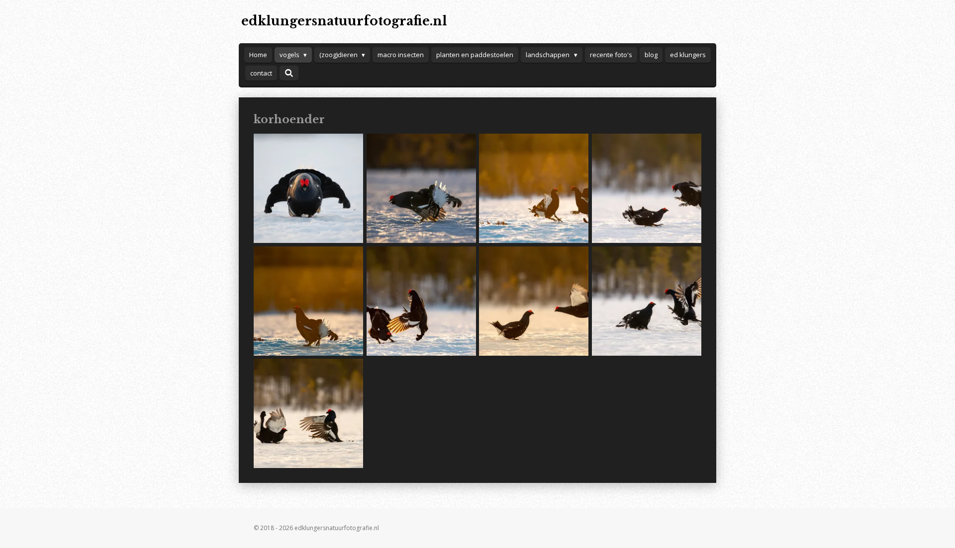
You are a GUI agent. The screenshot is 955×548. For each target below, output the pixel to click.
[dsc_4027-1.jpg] (534, 300)
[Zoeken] (289, 73)
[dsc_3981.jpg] (308, 300)
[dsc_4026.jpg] (646, 188)
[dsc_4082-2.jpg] (646, 300)
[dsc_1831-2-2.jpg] (308, 188)
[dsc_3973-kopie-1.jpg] (534, 188)
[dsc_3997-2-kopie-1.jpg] (421, 300)
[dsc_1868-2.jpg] (421, 188)
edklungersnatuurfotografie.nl (344, 21)
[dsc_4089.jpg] (308, 413)
